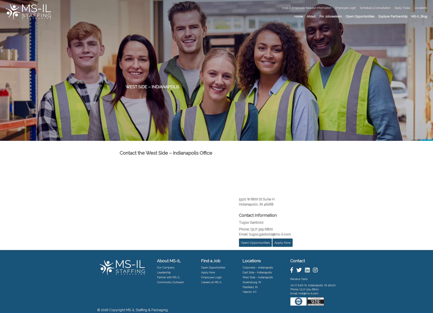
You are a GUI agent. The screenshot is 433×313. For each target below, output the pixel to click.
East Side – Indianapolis (257, 272)
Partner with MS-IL (168, 277)
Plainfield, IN (250, 287)
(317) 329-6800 (309, 289)
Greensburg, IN (252, 282)
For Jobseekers (331, 16)
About (311, 16)
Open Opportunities (360, 16)
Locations (421, 7)
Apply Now (282, 242)
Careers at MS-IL (211, 282)
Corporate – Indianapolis (258, 267)
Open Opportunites (213, 267)
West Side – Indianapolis (258, 277)
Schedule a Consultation (375, 7)
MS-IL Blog (419, 16)
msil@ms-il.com (308, 293)
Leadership (164, 272)
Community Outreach (170, 282)
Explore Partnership (393, 16)
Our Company (166, 267)
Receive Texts (299, 279)
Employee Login (345, 7)
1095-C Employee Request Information (306, 7)
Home (298, 16)
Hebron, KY (250, 292)
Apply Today (402, 7)
